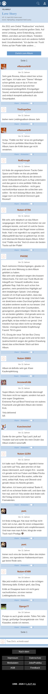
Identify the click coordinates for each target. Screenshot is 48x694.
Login (44, 3)
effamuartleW (24, 66)
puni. (24, 511)
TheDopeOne (24, 109)
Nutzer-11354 (24, 454)
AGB (13, 668)
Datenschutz (35, 658)
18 (33, 376)
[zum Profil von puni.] (3, 511)
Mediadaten (12, 663)
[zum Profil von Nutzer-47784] (3, 210)
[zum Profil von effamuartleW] (3, 66)
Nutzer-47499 (24, 571)
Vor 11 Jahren (24, 72)
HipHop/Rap (11, 20)
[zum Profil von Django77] (3, 606)
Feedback (35, 668)
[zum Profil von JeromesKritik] (3, 382)
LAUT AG (31, 684)
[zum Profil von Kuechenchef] (3, 427)
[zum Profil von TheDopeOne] (3, 109)
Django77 (24, 606)
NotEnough (24, 160)
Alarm (16, 103)
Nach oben (24, 651)
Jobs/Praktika (35, 663)
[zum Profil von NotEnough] (3, 160)
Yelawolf (6, 9)
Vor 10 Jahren (24, 578)
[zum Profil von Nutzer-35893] (3, 358)
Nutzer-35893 (24, 358)
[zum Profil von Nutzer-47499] (3, 571)
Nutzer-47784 (24, 210)
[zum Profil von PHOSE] (3, 256)
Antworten (25, 103)
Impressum (13, 658)
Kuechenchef (24, 427)
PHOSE (24, 256)
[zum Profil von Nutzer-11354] (3, 454)
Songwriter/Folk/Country (23, 20)
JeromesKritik (24, 382)
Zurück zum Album (24, 53)
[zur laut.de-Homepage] (3, 3)
